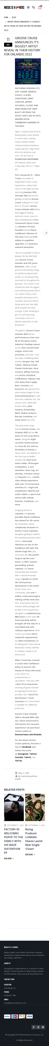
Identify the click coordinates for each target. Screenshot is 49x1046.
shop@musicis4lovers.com (15, 1003)
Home (6, 17)
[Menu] (28, 7)
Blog (14, 17)
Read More (8, 858)
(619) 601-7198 (10, 995)
